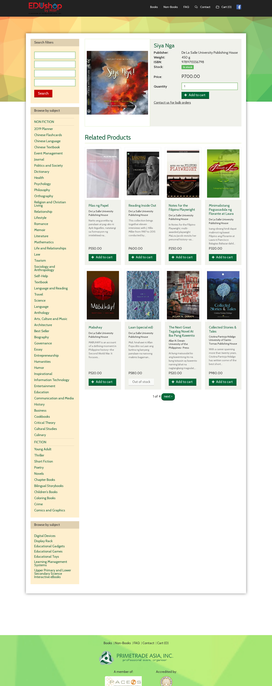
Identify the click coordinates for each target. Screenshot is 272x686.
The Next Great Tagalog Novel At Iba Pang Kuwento (182, 331)
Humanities (42, 362)
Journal (39, 159)
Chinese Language (47, 141)
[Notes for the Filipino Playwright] (183, 173)
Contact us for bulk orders (172, 103)
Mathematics (44, 242)
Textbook (41, 282)
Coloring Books (45, 498)
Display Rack (43, 541)
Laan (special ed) (141, 327)
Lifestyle (40, 218)
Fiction (40, 442)
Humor (39, 368)
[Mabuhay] (103, 295)
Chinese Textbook (47, 147)
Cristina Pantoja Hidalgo (222, 336)
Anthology (41, 313)
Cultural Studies (45, 429)
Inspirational (43, 374)
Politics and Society (48, 165)
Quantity (160, 86)
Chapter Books (44, 480)
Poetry (39, 467)
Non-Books (170, 7)
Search (43, 93)
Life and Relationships (50, 248)
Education (41, 392)
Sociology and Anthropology (44, 268)
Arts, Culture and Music (50, 319)
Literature (41, 236)
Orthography (43, 196)
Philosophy (42, 190)
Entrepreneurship (46, 355)
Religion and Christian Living (50, 204)
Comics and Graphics (49, 510)
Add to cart (196, 95)
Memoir (39, 230)
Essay (38, 349)
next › (168, 396)
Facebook (238, 6)
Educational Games (48, 551)
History (39, 404)
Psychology (42, 184)
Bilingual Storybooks (48, 486)
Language (41, 307)
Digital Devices (45, 536)
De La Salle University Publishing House (210, 53)
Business (40, 410)
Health (39, 178)
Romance (41, 224)
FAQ (186, 7)
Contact (205, 7)
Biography (41, 337)
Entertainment (44, 386)
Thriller (39, 455)
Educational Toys (46, 557)
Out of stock (141, 382)
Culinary (40, 435)
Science (40, 300)
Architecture (43, 325)
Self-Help (41, 276)
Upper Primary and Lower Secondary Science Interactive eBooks (52, 573)
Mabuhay (95, 327)
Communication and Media (54, 398)
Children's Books (46, 492)
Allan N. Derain (177, 340)
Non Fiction (44, 122)
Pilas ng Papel (98, 205)
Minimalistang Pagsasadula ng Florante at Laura (221, 209)
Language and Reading (51, 288)
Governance (43, 343)
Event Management (48, 153)
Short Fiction (43, 461)
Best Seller (41, 331)
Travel (38, 294)
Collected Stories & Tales (222, 329)
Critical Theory (44, 423)
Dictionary (41, 172)
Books (154, 7)
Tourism (40, 260)
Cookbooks (42, 417)
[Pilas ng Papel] (103, 173)
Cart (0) (226, 7)
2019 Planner (43, 129)
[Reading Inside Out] (143, 173)
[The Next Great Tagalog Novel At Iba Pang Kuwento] (183, 295)
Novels (39, 474)
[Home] (45, 8)
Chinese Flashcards (48, 135)
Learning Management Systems (50, 563)
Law (37, 254)
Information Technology (51, 380)
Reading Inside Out (142, 205)
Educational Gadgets (50, 546)
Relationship (43, 212)
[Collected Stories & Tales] (223, 295)
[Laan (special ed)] (143, 295)
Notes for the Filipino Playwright (182, 207)
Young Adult (42, 449)
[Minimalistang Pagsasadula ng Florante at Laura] (223, 173)
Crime (38, 504)
